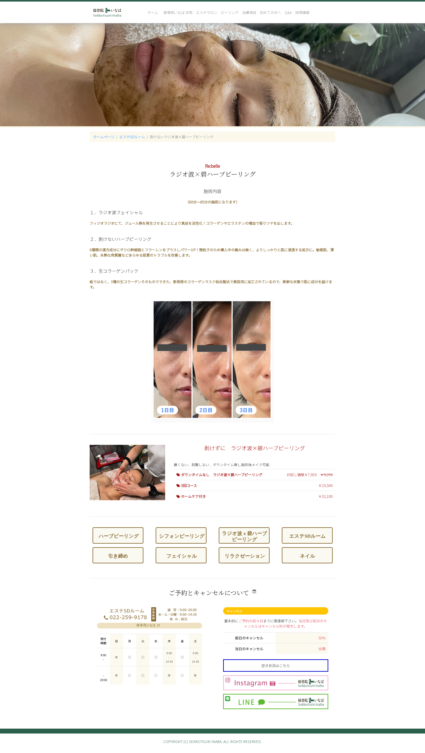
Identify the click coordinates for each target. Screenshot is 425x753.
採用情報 (302, 12)
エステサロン (206, 12)
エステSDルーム (132, 136)
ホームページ (103, 136)
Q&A (288, 12)
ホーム (152, 12)
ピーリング (230, 12)
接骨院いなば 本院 (178, 12)
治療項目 (249, 12)
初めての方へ (270, 12)
